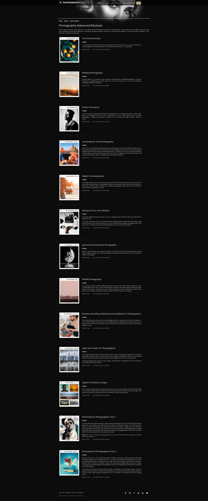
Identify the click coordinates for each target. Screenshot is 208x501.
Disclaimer (80, 492)
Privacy (72, 492)
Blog (60, 492)
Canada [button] (101, 3)
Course (108, 3)
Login (134, 3)
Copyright (68, 492)
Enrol (138, 3)
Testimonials (118, 3)
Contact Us (129, 3)
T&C (76, 492)
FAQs (63, 492)
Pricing (124, 3)
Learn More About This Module (101, 49)
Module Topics (86, 49)
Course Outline (74, 21)
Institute (112, 3)
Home (60, 21)
